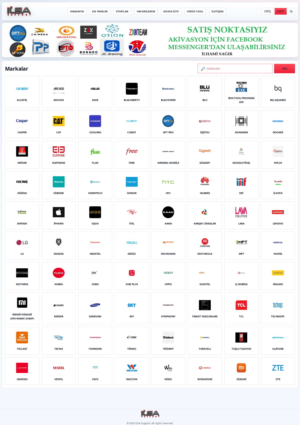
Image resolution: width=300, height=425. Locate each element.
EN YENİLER (100, 11)
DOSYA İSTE (171, 11)
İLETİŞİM (217, 11)
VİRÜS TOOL (195, 11)
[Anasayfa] (18, 11)
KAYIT (280, 11)
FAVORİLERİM (146, 11)
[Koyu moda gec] (291, 11)
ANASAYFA (77, 11)
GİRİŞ (267, 11)
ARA (284, 68)
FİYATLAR (122, 11)
